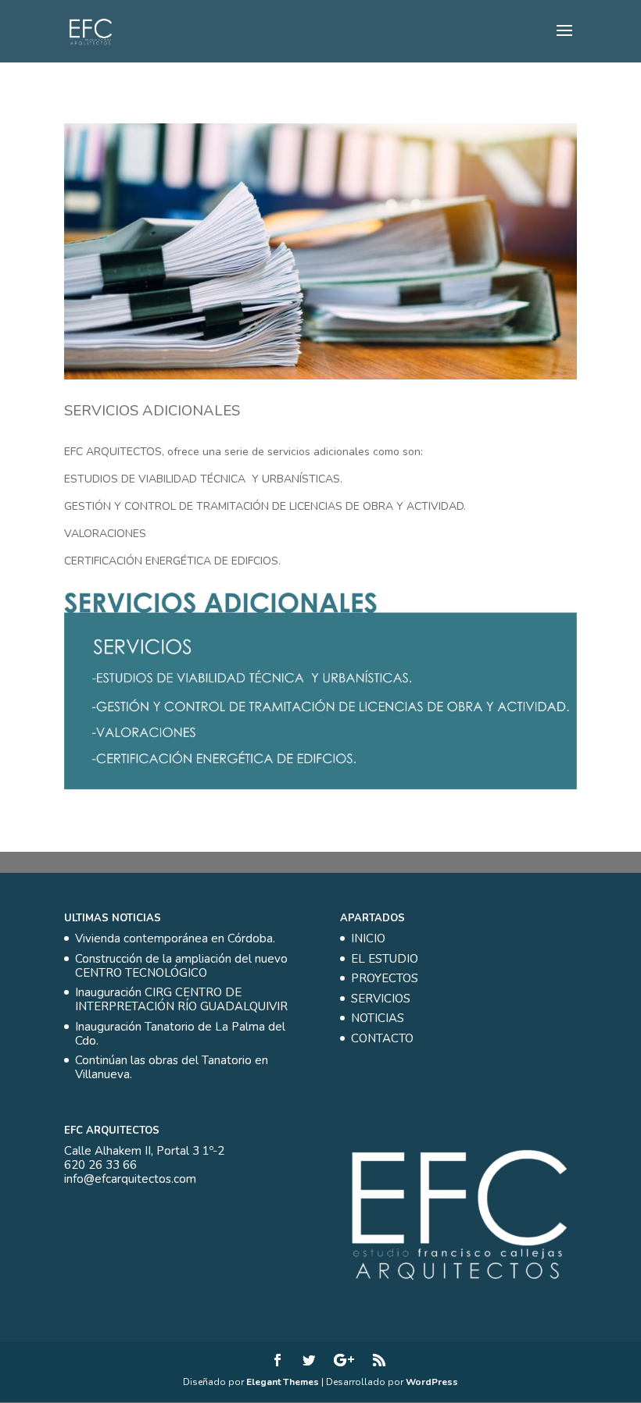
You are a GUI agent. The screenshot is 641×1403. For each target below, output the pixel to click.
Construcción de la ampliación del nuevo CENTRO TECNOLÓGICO (181, 966)
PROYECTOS (384, 978)
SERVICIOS (380, 998)
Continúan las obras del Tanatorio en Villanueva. (171, 1067)
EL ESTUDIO (384, 959)
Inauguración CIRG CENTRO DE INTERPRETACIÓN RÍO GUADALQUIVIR (181, 999)
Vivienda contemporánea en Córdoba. (175, 938)
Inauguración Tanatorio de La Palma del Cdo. (180, 1034)
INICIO (368, 938)
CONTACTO (382, 1038)
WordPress (432, 1382)
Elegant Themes (282, 1382)
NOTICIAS (377, 1018)
